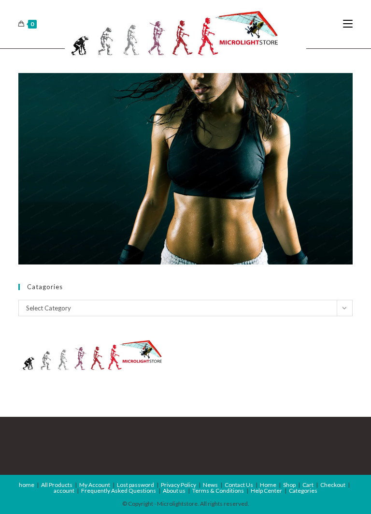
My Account (94, 484)
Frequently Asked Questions (118, 490)
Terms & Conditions (218, 490)
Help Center (266, 490)
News (210, 484)
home (26, 484)
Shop (289, 484)
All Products (56, 484)
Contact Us (239, 484)
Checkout (332, 484)
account (64, 490)
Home (268, 484)
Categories (303, 490)
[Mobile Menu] (348, 24)
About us (174, 490)
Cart (308, 484)
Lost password (135, 484)
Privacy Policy (178, 484)
